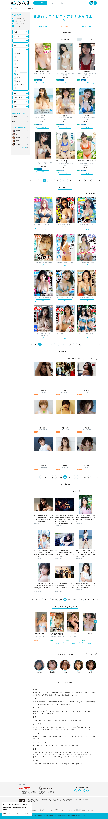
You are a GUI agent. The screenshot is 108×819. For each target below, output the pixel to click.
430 (56, 477)
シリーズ (16, 40)
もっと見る (91, 654)
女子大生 (85, 752)
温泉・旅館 (73, 745)
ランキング (15, 119)
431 (61, 477)
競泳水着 (56, 720)
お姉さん (48, 736)
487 (78, 599)
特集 (13, 121)
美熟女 (57, 736)
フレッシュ (18, 77)
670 (85, 599)
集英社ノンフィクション (54, 704)
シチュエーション (18, 97)
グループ (54, 745)
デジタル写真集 (19, 18)
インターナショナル (20, 84)
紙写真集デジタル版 (39, 711)
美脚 (17, 67)
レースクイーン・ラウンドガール (45, 754)
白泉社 (57, 695)
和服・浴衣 (77, 720)
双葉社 (67, 695)
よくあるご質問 (73, 810)
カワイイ (80, 736)
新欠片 (52, 695)
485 (69, 599)
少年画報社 (36, 695)
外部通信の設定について (61, 810)
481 (52, 599)
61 (90, 180)
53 (90, 344)
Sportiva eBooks (65, 704)
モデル (67, 752)
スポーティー (19, 81)
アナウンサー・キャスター (67, 754)
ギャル (17, 88)
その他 (15, 106)
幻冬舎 (77, 692)
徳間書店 (47, 695)
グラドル (38, 752)
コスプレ (38, 720)
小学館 (92, 692)
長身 (17, 70)
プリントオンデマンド (85, 711)
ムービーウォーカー (75, 695)
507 (89, 477)
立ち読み (43, 83)
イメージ (16, 93)
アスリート (70, 757)
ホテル (63, 745)
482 (56, 599)
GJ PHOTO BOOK (63, 702)
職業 (15, 102)
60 (85, 180)
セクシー (91, 736)
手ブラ (37, 764)
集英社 (81, 692)
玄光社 (72, 692)
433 (69, 477)
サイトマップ (90, 810)
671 (89, 599)
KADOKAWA (52, 692)
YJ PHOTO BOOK (52, 702)
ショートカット (19, 63)
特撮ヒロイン (39, 757)
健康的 (17, 74)
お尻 (17, 60)
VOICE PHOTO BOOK (71, 711)
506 (85, 477)
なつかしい (68, 736)
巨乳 (17, 57)
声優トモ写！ (37, 713)
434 (74, 477)
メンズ (63, 764)
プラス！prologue (50, 711)
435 (78, 477)
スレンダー (18, 53)
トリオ (45, 745)
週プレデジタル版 (20, 21)
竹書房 (42, 695)
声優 (76, 752)
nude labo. (50, 713)
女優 (59, 752)
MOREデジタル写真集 (75, 702)
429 (52, 477)
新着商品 (14, 116)
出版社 (15, 32)
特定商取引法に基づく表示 (46, 810)
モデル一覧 (24, 147)
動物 (71, 764)
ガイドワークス (43, 692)
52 (85, 344)
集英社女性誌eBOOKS (39, 704)
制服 (47, 720)
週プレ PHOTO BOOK (39, 702)
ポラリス (44, 713)
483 (61, 599)
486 (74, 599)
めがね (66, 720)
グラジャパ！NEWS (20, 26)
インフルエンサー (85, 754)
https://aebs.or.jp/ (31, 801)
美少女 (37, 736)
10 (79, 180)
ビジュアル (17, 49)
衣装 (15, 45)
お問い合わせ (81, 810)
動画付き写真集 (60, 711)
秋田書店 (35, 692)
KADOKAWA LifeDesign (63, 692)
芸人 (61, 757)
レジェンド (51, 757)
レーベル (16, 36)
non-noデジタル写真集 (89, 702)
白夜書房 (61, 695)
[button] (95, 622)
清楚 (37, 738)
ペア (36, 745)
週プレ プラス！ (19, 23)
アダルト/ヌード (80, 757)
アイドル (50, 752)
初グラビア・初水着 (50, 764)
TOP (12, 8)
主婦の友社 (87, 692)
